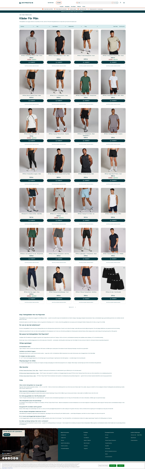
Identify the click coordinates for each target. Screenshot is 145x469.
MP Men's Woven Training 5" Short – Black (32, 95)
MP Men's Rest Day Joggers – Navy (31, 292)
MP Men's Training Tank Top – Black (86, 173)
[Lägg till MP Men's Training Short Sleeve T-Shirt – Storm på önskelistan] (42, 31)
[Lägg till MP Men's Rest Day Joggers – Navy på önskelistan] (42, 268)
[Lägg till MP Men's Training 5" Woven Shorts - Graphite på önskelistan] (70, 109)
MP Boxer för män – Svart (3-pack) (113, 292)
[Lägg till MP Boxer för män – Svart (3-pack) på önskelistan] (124, 268)
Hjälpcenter (63, 437)
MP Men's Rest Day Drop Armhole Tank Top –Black (59, 173)
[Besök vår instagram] (3, 458)
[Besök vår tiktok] (9, 458)
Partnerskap (107, 448)
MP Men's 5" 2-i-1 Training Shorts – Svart (59, 95)
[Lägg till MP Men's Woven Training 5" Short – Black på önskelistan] (42, 71)
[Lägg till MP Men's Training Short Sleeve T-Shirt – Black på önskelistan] (70, 31)
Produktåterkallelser (65, 448)
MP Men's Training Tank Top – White (113, 213)
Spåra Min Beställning (65, 443)
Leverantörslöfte (108, 456)
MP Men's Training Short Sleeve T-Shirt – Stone (113, 55)
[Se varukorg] (124, 2)
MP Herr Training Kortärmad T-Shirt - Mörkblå (113, 253)
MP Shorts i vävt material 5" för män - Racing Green (31, 253)
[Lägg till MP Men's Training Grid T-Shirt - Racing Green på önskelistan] (97, 71)
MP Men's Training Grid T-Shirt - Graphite (113, 133)
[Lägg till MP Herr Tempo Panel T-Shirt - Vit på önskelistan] (42, 109)
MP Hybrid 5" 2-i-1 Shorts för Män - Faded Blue (32, 213)
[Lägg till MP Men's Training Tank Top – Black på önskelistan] (97, 149)
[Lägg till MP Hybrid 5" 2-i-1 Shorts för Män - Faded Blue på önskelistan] (42, 189)
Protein (85, 434)
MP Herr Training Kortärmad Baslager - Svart (59, 292)
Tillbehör (79, 6)
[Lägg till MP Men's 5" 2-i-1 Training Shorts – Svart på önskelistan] (70, 71)
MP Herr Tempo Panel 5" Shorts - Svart (113, 173)
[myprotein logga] (26, 2)
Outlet (83, 6)
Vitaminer (86, 445)
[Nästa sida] (75, 307)
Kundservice (63, 434)
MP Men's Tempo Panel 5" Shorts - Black (27, 375)
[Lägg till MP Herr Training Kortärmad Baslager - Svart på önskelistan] (70, 268)
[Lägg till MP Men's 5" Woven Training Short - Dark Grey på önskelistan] (70, 229)
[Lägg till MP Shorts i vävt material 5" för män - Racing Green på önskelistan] (42, 229)
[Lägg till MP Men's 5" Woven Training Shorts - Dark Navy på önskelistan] (97, 268)
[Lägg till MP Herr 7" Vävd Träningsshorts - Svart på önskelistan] (97, 31)
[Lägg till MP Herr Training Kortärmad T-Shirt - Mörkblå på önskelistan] (124, 229)
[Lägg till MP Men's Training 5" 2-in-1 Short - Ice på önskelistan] (97, 189)
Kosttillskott (86, 437)
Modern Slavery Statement (110, 440)
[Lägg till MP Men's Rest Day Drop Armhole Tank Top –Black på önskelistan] (70, 149)
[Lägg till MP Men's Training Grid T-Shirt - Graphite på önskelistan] (124, 109)
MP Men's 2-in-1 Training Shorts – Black (86, 133)
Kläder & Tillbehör (87, 440)
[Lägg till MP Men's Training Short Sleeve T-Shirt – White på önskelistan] (124, 71)
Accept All (121, 465)
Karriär (106, 453)
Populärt (62, 6)
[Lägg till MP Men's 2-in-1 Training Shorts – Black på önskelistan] (97, 109)
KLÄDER (59, 2)
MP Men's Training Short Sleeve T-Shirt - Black (28, 370)
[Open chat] (17, 458)
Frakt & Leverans (64, 445)
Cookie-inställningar (6, 450)
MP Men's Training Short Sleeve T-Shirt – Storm (31, 55)
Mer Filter (116, 26)
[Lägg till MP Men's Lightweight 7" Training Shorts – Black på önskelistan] (97, 229)
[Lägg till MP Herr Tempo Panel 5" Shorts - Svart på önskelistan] (124, 149)
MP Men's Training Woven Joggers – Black (32, 173)
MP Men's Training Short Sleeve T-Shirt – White (113, 95)
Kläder (23, 14)
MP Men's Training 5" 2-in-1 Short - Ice (86, 213)
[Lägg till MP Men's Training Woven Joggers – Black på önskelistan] (42, 149)
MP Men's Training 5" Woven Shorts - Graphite (59, 133)
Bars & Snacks (86, 443)
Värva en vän (136, 434)
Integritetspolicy (108, 443)
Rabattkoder (133, 437)
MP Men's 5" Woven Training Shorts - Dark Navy (86, 292)
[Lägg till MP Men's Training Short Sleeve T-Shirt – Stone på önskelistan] (124, 31)
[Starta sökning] (77, 2)
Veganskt (86, 448)
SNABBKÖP (32, 62)
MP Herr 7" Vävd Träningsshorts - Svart (86, 55)
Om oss (106, 434)
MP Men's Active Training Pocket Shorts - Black (29, 373)
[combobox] (97, 2)
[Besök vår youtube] (11, 458)
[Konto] (120, 3)
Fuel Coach (115, 2)
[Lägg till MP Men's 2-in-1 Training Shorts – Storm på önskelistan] (70, 189)
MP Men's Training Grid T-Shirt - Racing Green (86, 95)
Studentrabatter (134, 440)
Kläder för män (28, 14)
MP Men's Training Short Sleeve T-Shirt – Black (59, 55)
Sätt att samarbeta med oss (111, 451)
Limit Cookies (112, 465)
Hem (21, 14)
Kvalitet (106, 437)
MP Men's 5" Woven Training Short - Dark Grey (59, 253)
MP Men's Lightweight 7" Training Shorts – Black (86, 253)
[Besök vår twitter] (14, 458)
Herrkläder (73, 6)
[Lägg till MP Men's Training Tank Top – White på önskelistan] (124, 189)
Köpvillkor (107, 445)
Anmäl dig (6, 434)
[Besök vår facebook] (6, 458)
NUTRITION (50, 2)
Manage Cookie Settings (103, 465)
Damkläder (67, 6)
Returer (62, 440)
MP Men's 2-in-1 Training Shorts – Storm (59, 213)
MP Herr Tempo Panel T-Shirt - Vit (31, 133)
